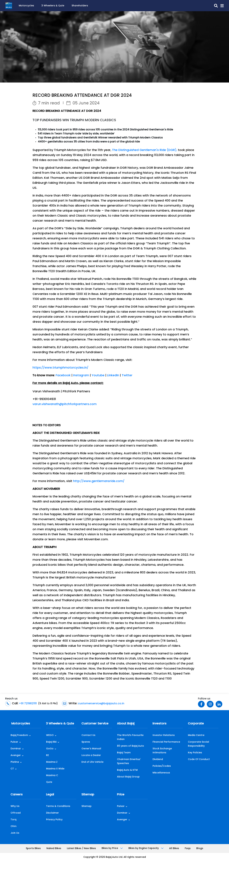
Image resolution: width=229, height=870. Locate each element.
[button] (221, 6)
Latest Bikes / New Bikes (81, 848)
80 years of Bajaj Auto (130, 746)
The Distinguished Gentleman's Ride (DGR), (144, 150)
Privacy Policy (54, 819)
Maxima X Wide (55, 769)
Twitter (127, 375)
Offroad (16, 813)
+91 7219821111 (27, 703)
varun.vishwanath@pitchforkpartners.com (65, 404)
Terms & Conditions (58, 806)
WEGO (50, 735)
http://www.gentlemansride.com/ (98, 481)
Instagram (81, 375)
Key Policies (195, 753)
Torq (13, 819)
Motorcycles (26, 6)
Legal (50, 794)
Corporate (196, 723)
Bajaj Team (124, 753)
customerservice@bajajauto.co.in (100, 703)
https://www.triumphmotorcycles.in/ (60, 367)
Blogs (199, 848)
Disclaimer (52, 813)
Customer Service (94, 723)
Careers (17, 794)
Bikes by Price (110, 848)
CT (12, 769)
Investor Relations (164, 735)
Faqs (188, 848)
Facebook (63, 375)
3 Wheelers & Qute (52, 6)
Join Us (15, 833)
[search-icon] (214, 6)
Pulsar (14, 742)
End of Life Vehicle (92, 762)
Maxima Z (52, 762)
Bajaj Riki (51, 742)
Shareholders (80, 6)
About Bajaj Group (128, 777)
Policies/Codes (162, 766)
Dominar (16, 748)
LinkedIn (113, 375)
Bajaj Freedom (19, 735)
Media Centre (196, 735)
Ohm (13, 826)
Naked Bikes (53, 848)
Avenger (16, 755)
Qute (49, 782)
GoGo (49, 748)
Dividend (158, 759)
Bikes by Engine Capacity (143, 848)
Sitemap (87, 794)
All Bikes (174, 848)
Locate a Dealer (91, 755)
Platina (15, 762)
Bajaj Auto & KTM (127, 770)
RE (47, 755)
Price (120, 794)
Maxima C (52, 775)
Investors (159, 723)
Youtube (98, 375)
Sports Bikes (33, 848)
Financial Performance (166, 742)
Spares (85, 742)
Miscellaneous (161, 773)
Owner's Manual (91, 748)
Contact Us (88, 735)
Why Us (15, 806)
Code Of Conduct (199, 759)
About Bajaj (125, 723)
